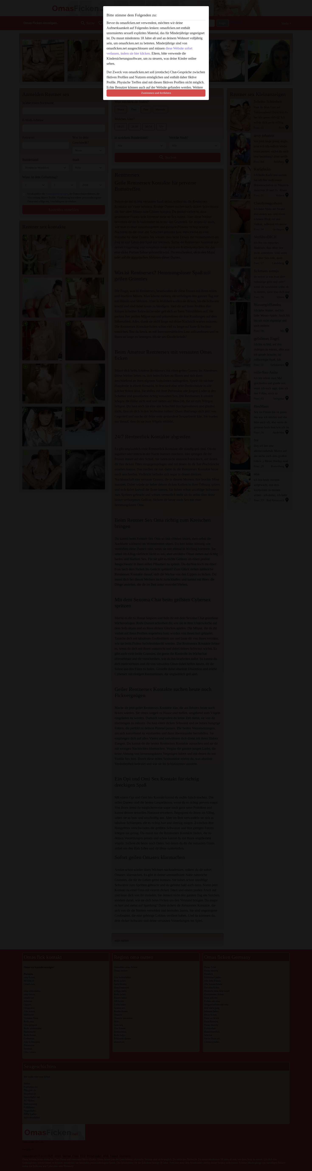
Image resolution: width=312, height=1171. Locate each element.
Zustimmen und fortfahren (156, 92)
